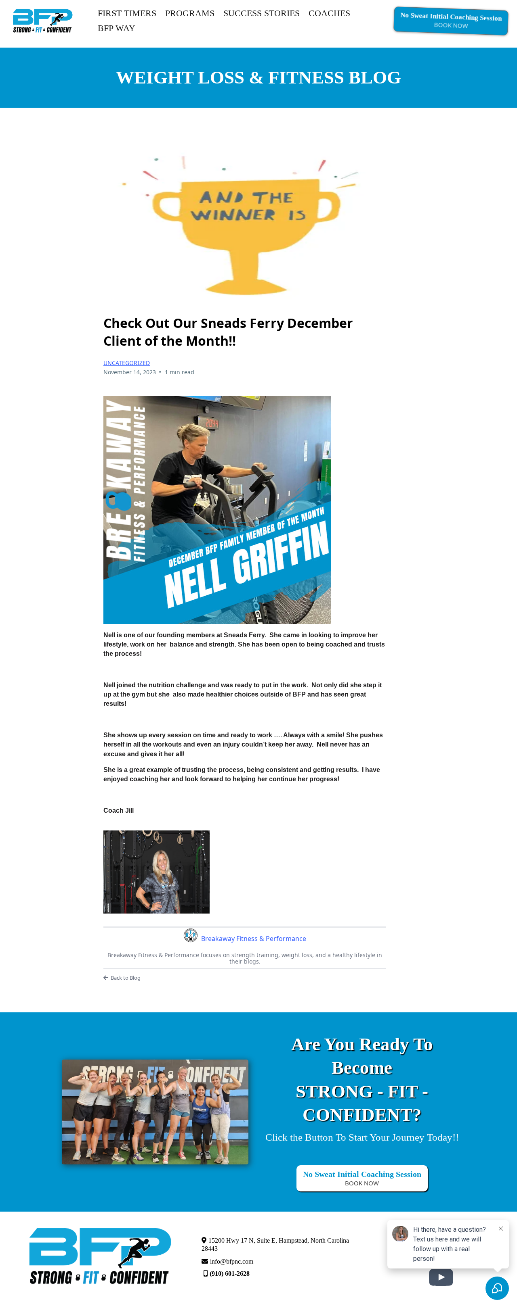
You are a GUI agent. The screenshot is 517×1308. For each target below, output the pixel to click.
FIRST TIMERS (127, 13)
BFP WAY (116, 28)
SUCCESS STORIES (261, 13)
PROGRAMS (189, 13)
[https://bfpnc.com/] (42, 20)
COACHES (329, 13)
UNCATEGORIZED (126, 363)
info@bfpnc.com (231, 1261)
